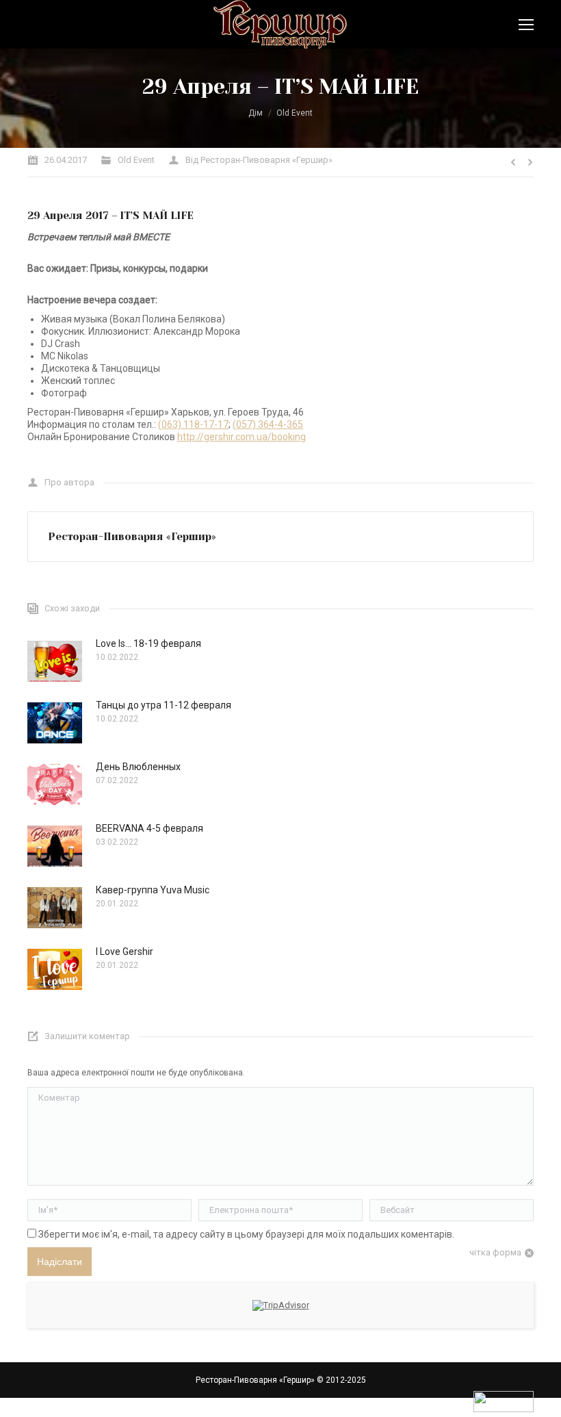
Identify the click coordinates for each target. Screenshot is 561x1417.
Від (258, 160)
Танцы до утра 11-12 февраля (163, 705)
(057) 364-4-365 (268, 424)
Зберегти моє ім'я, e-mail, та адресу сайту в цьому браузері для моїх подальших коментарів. (246, 1234)
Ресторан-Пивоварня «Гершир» (255, 1380)
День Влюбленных (138, 766)
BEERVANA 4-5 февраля (149, 828)
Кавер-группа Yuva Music (152, 889)
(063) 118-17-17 (193, 424)
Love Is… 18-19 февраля (148, 643)
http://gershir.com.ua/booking (241, 436)
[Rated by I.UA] (503, 1409)
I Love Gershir (124, 951)
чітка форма (495, 1252)
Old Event (294, 113)
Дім (255, 113)
